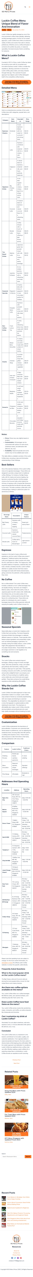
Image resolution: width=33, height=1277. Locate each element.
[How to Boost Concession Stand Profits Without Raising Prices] (4, 1204)
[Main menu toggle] (29, 7)
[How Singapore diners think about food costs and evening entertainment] (4, 1220)
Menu (9, 30)
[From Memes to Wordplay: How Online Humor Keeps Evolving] (4, 1198)
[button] (25, 7)
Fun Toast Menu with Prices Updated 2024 (15, 1115)
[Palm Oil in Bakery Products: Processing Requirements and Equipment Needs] (4, 1214)
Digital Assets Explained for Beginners (18, 1208)
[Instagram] (18, 1258)
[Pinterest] (21, 1258)
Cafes (4, 30)
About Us (16, 1251)
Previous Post (16, 1060)
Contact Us (16, 1253)
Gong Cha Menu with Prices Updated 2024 (15, 1091)
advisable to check (7, 963)
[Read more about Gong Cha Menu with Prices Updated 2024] (16, 1082)
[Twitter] (15, 1258)
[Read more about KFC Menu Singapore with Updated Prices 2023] (16, 1129)
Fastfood (7, 1142)
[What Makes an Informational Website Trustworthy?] (4, 1225)
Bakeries (7, 1118)
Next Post (16, 1063)
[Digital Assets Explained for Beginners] (4, 1209)
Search (4, 1154)
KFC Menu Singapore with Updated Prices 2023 (14, 1139)
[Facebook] (12, 1258)
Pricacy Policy (16, 1255)
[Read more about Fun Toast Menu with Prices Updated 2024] (16, 1105)
